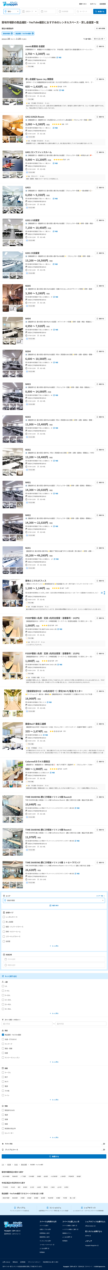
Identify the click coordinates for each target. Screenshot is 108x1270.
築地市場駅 (24, 1164)
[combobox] (10, 11)
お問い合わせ (6, 1262)
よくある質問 (43, 1248)
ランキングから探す (45, 1241)
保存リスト (83, 4)
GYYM (87, 1236)
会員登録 (103, 4)
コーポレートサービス (46, 1245)
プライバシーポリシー (34, 1262)
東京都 (9, 1164)
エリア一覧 (99, 896)
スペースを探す (44, 1225)
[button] (53, 917)
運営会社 (15, 1262)
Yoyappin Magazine (91, 1245)
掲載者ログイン (66, 1233)
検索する (101, 11)
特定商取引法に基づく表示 (50, 1262)
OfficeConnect (89, 1226)
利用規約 (42, 1252)
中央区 (16, 1164)
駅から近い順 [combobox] (98, 39)
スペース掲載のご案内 (68, 1225)
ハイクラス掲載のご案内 (69, 1229)
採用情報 (22, 1262)
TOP (3, 1164)
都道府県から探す (45, 1237)
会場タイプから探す (45, 1229)
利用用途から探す (45, 1233)
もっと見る (55, 946)
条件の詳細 (102, 28)
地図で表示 (55, 905)
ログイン (93, 4)
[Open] (17, 11)
